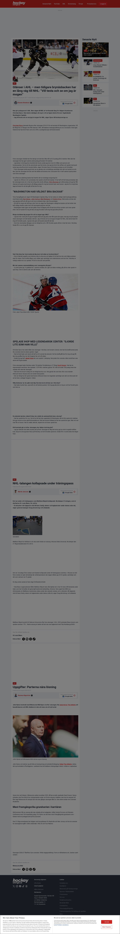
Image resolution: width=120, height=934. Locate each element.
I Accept (106, 922)
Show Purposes (106, 927)
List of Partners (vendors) (61, 925)
